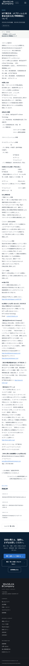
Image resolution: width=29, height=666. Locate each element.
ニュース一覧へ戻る (9, 526)
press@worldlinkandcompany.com (11, 461)
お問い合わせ (5, 646)
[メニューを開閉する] (25, 3)
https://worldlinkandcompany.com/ (11, 353)
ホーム (3, 31)
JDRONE (4, 632)
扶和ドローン (5, 629)
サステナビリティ (6, 610)
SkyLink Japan (5, 626)
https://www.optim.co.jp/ (8, 440)
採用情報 (4, 612)
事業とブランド (5, 621)
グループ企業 (5, 624)
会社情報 (4, 604)
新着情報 (8, 31)
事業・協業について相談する (14, 556)
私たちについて (5, 601)
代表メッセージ (5, 607)
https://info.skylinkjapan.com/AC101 (11, 299)
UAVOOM (4, 635)
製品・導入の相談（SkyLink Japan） (13, 563)
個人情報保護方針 (6, 649)
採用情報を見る (14, 569)
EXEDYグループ (6, 652)
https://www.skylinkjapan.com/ (10, 358)
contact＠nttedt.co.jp (12, 316)
